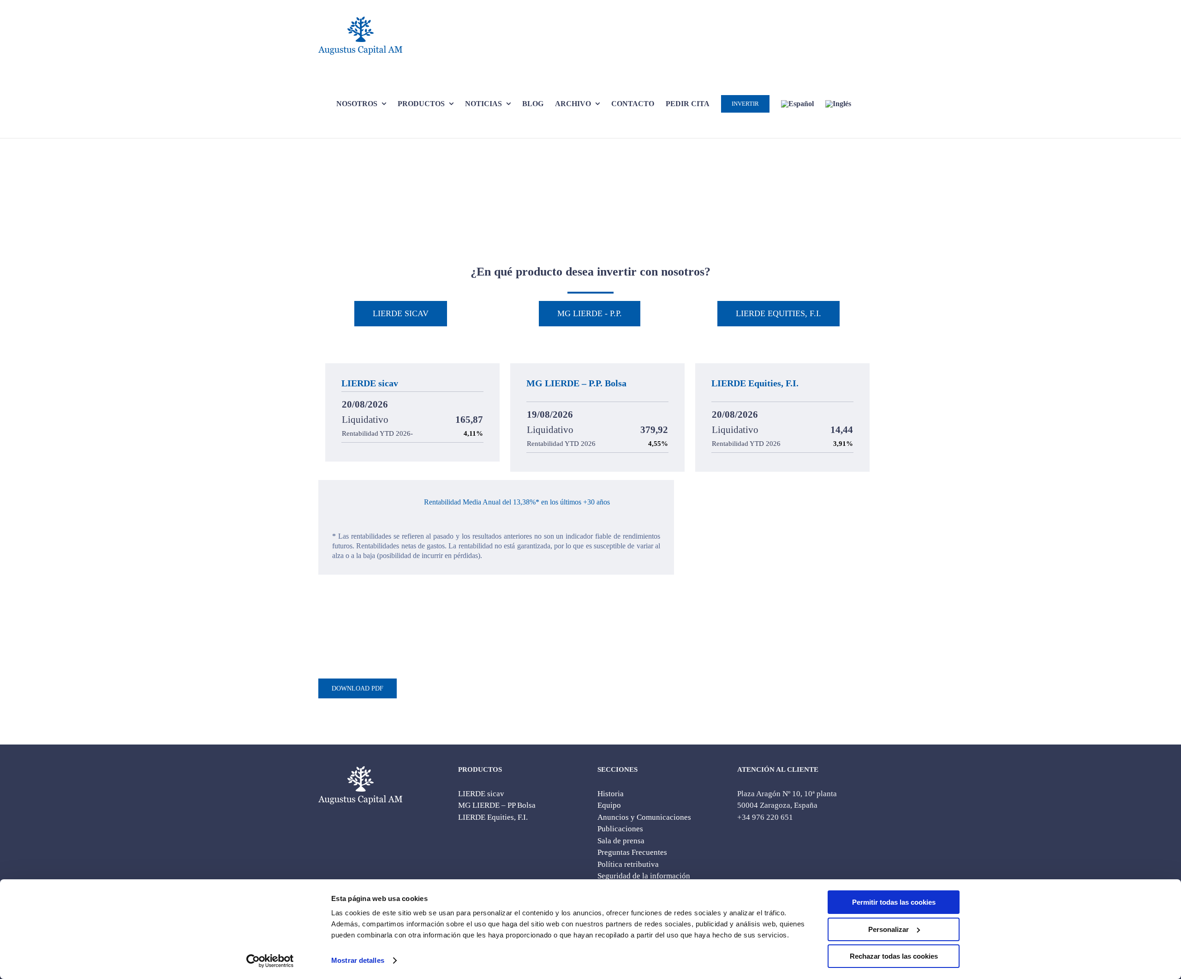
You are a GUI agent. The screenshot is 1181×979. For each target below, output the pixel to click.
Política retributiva (628, 864)
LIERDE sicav (481, 793)
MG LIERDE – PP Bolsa (497, 805)
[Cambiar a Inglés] (838, 103)
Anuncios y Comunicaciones (644, 817)
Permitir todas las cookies (894, 902)
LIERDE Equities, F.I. (493, 817)
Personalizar (888, 929)
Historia (610, 793)
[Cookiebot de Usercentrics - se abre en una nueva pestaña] (270, 961)
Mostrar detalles (357, 960)
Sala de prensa (620, 840)
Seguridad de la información (643, 875)
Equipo (609, 805)
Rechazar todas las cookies (894, 956)
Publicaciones (620, 828)
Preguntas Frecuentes (632, 852)
